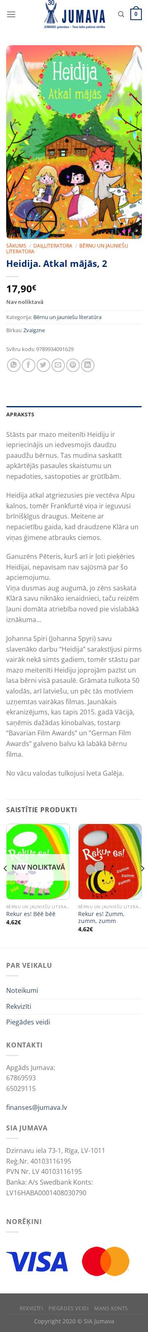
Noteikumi (22, 990)
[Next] (142, 885)
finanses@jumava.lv (36, 1107)
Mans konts (111, 1308)
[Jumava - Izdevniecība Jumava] (74, 14)
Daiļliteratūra (52, 245)
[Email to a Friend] (58, 365)
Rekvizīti (18, 1006)
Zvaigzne (34, 330)
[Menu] (11, 14)
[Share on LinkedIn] (88, 365)
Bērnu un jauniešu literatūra (67, 317)
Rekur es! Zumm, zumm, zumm (101, 917)
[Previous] (6, 885)
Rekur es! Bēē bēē (31, 914)
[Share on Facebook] (28, 365)
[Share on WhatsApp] (14, 365)
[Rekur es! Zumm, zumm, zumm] (110, 862)
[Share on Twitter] (43, 365)
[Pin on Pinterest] (73, 365)
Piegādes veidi (28, 1022)
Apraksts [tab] (20, 414)
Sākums (16, 245)
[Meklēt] (121, 14)
